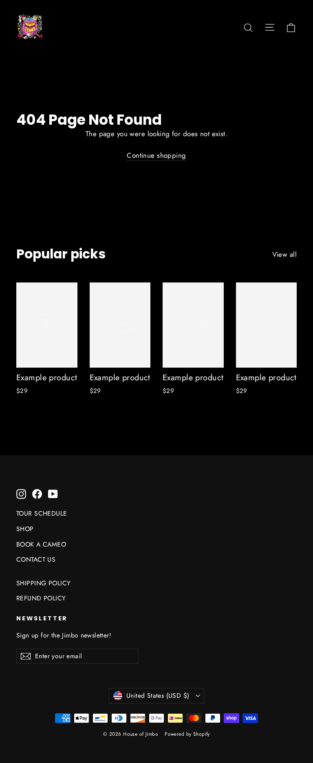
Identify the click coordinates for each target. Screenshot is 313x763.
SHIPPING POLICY (43, 583)
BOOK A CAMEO (41, 544)
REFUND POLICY (41, 598)
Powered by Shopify (187, 734)
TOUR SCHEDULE (41, 513)
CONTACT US (35, 559)
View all (284, 254)
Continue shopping (156, 155)
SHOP (25, 529)
